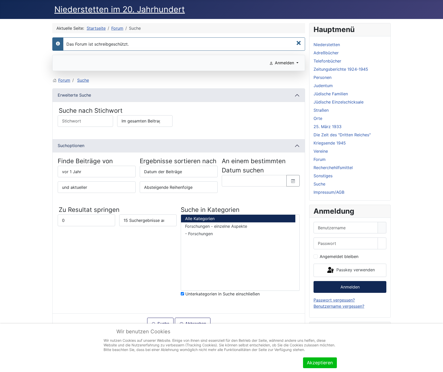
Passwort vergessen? (334, 300)
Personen (322, 77)
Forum (320, 159)
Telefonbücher (327, 61)
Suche (319, 184)
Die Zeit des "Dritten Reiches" (342, 134)
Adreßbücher (326, 52)
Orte (318, 118)
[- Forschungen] (238, 234)
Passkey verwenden (355, 269)
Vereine (321, 151)
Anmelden (350, 287)
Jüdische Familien (331, 93)
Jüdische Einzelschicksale (339, 102)
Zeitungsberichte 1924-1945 (341, 69)
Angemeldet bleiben (339, 256)
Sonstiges (323, 175)
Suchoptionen (71, 145)
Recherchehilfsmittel (333, 167)
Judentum (323, 85)
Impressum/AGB (329, 192)
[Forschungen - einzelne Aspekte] (238, 226)
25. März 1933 (327, 126)
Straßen (321, 110)
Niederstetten (327, 44)
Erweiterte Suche (74, 95)
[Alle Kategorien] (238, 218)
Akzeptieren (320, 362)
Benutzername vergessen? (339, 306)
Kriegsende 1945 (330, 143)
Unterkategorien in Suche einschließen (222, 293)
